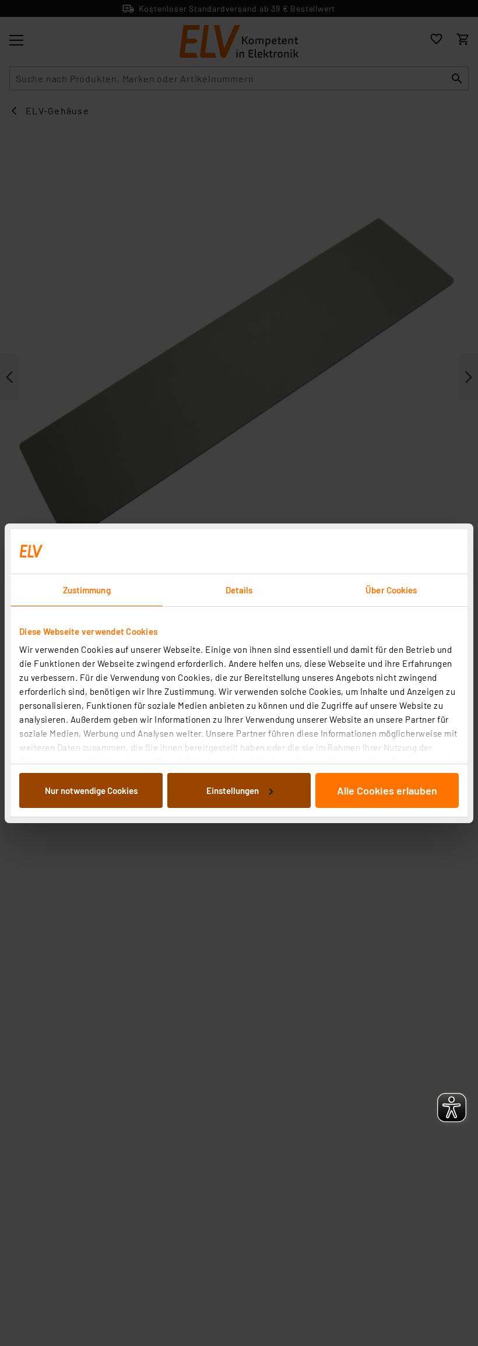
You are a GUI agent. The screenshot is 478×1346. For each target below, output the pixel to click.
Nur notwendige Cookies (91, 790)
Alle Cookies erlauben (387, 790)
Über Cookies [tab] (391, 590)
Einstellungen (232, 790)
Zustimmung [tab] (87, 590)
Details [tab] (239, 590)
